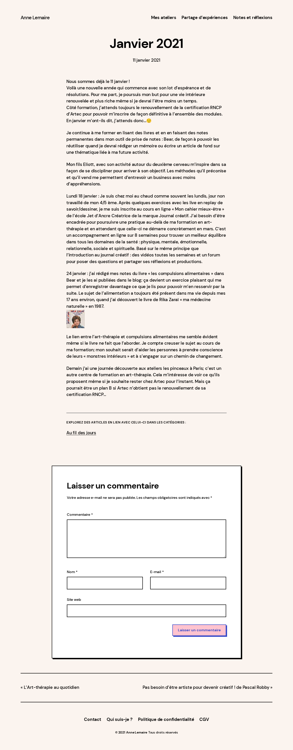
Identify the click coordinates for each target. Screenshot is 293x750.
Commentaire (80, 514)
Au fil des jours (81, 433)
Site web (74, 599)
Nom (72, 571)
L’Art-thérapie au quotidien (51, 687)
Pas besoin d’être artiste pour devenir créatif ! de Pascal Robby (206, 687)
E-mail (157, 571)
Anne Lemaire (35, 17)
